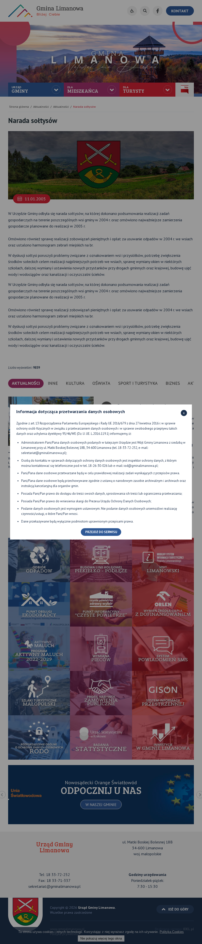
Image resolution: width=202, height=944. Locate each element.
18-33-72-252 (127, 448)
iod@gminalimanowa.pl (141, 466)
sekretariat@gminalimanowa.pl (43, 453)
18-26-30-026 (97, 466)
